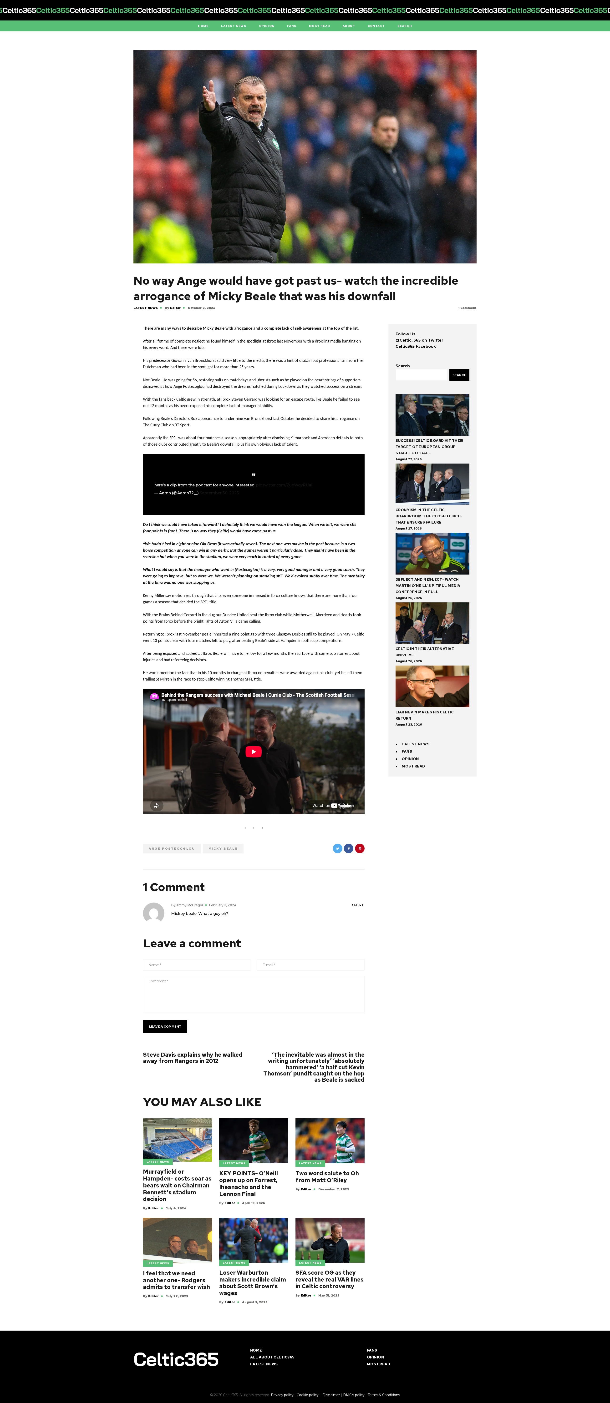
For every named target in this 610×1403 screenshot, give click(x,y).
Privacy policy (282, 1395)
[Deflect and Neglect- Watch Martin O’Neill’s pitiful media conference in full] (432, 554)
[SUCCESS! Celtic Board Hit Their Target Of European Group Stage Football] (432, 416)
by (173, 308)
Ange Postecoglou (172, 849)
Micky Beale (223, 849)
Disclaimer (331, 1395)
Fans (407, 751)
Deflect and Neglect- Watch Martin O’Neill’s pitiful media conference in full (428, 585)
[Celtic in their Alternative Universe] (432, 624)
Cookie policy (308, 1395)
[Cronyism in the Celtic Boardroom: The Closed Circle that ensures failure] (432, 485)
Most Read (413, 766)
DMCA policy (354, 1395)
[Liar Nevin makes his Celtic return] (432, 687)
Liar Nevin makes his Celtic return (425, 715)
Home (256, 1350)
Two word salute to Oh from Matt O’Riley (327, 1177)
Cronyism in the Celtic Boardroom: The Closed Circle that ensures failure (429, 516)
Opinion (410, 759)
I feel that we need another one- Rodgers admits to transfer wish (176, 1280)
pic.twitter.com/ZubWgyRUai (284, 485)
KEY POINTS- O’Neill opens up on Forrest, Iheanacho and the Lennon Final (248, 1183)
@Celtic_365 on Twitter (419, 340)
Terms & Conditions (384, 1395)
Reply (358, 905)
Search (403, 366)
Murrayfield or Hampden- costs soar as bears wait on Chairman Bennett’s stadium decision (177, 1185)
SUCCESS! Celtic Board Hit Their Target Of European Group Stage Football (429, 446)
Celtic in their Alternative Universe (425, 651)
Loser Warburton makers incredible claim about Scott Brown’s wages (252, 1283)
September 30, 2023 (219, 493)
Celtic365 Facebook (416, 346)
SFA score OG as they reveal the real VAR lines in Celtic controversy (329, 1279)
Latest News (145, 308)
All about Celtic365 (272, 1357)
